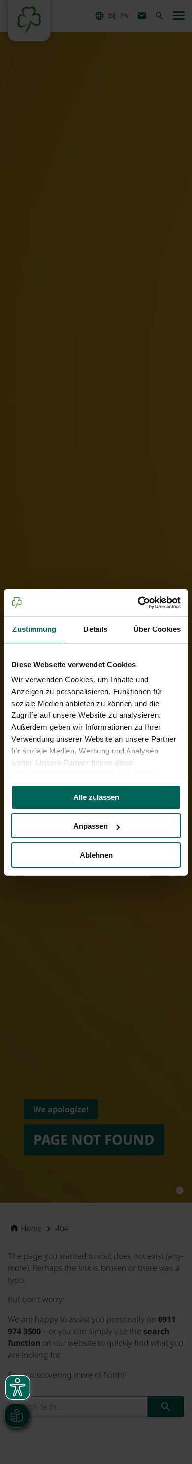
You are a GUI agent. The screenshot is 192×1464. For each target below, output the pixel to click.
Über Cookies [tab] (157, 629)
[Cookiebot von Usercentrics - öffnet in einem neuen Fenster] (138, 602)
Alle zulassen (96, 797)
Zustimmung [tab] (34, 629)
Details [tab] (95, 629)
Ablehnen (96, 855)
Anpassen (90, 826)
